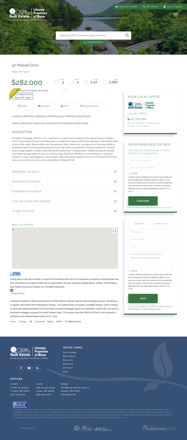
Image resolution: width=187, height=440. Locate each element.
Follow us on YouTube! (127, 7)
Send (143, 298)
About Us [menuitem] (68, 364)
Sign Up (178, 7)
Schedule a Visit (161, 224)
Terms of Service (149, 309)
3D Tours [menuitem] (68, 368)
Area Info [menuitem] (68, 360)
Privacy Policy (18, 293)
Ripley (50, 321)
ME (30, 321)
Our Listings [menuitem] (69, 352)
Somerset (39, 321)
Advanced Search (95, 42)
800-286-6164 (43, 395)
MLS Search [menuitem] (69, 356)
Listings (22, 321)
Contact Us (132, 126)
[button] (127, 35)
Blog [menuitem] (65, 371)
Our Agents (144, 126)
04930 (59, 321)
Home (13, 321)
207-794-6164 (152, 7)
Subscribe (143, 201)
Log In (169, 7)
